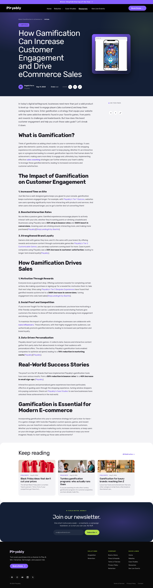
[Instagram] (17, 577)
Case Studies (133, 562)
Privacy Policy (113, 565)
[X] (33, 577)
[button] (58, 8)
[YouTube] (22, 577)
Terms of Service (114, 562)
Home (131, 555)
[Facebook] (12, 577)
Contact (140, 583)
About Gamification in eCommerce (30, 19)
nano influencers (26, 325)
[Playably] (15, 8)
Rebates (132, 558)
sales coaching (33, 160)
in (70, 87)
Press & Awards (113, 558)
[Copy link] (80, 87)
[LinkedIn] (28, 577)
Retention (91, 558)
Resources (132, 565)
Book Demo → (137, 8)
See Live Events (134, 568)
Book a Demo (19, 566)
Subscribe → (92, 532)
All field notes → (129, 454)
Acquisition (92, 555)
